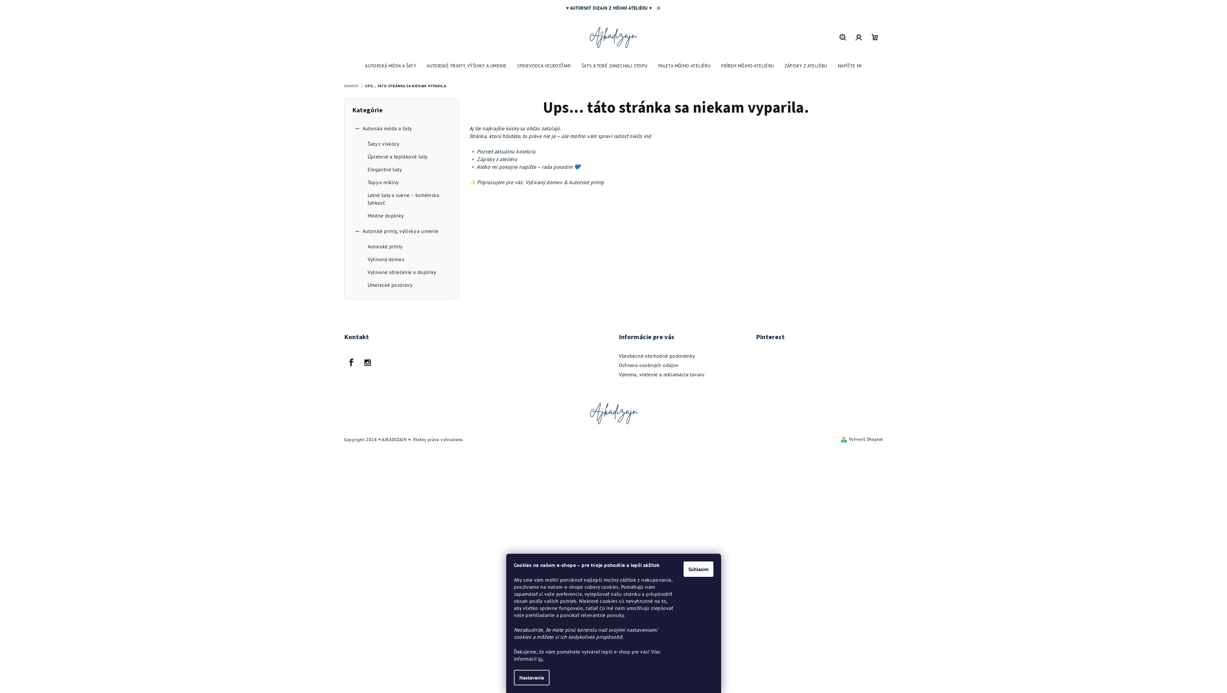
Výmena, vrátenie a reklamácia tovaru (662, 374)
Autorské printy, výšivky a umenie (400, 231)
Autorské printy (385, 246)
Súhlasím (698, 569)
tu (540, 658)
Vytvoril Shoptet (866, 439)
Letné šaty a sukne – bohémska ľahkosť (403, 199)
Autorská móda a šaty (387, 128)
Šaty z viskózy (383, 144)
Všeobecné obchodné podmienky (657, 356)
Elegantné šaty (385, 169)
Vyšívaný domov (386, 259)
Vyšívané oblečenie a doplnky (402, 272)
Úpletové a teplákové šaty (398, 156)
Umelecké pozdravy (390, 285)
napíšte (528, 167)
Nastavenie (531, 677)
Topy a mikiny (383, 182)
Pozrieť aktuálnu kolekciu (506, 151)
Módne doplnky (386, 215)
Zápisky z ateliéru (497, 159)
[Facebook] (351, 362)
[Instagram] (367, 362)
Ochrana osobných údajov (649, 365)
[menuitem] (390, 65)
